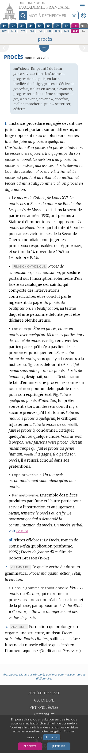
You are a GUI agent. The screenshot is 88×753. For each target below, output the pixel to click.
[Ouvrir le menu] (82, 5)
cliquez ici (51, 737)
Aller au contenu (18, 4)
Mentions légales (44, 707)
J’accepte (29, 746)
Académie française (44, 693)
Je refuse (58, 746)
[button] (44, 48)
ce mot (22, 531)
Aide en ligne (44, 700)
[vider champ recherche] (74, 15)
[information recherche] (23, 15)
